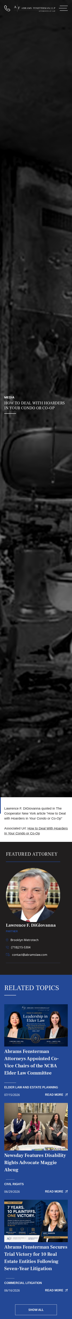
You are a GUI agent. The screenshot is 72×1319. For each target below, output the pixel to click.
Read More (54, 1094)
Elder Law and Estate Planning (31, 1087)
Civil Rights (14, 1184)
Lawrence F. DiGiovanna (31, 925)
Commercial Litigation (23, 1283)
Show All (36, 1310)
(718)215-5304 (20, 947)
